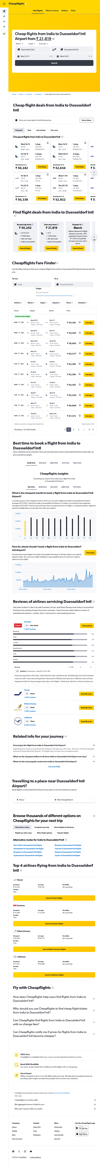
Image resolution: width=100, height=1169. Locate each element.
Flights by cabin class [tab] (23, 833)
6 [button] (89, 429)
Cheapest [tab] (19, 130)
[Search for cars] (4, 21)
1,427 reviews (30, 697)
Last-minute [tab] (40, 130)
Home (14, 94)
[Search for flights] (4, 11)
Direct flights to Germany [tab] (64, 827)
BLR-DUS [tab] (42, 463)
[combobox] (44, 43)
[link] (25, 248)
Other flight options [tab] (44, 833)
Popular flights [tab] (63, 833)
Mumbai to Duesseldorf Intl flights (68, 845)
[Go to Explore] (4, 26)
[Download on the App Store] (81, 1134)
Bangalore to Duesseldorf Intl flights (28, 852)
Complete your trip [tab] (41, 827)
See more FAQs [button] (54, 767)
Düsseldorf (38, 94)
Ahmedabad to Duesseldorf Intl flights (28, 849)
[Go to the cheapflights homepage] (18, 4)
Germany (29, 94)
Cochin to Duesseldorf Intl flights (67, 855)
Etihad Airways (30, 704)
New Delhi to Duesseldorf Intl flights (28, 845)
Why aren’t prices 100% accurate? (29, 1109)
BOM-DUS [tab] (31, 463)
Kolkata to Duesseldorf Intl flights (68, 852)
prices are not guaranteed (62, 1093)
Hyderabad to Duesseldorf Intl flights (28, 855)
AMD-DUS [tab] (54, 463)
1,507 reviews (29, 711)
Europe (21, 94)
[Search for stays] (4, 16)
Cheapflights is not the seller (26, 1100)
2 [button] (73, 429)
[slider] (73, 295)
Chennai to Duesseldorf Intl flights (68, 849)
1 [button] (68, 429)
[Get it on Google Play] (81, 1128)
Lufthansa (28, 718)
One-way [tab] (54, 130)
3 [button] (78, 429)
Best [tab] (29, 130)
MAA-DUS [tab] (77, 463)
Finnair (27, 690)
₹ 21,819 (43, 38)
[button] (4, 3)
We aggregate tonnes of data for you (29, 1104)
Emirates (27, 622)
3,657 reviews (30, 629)
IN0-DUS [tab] (31, 487)
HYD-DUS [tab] (65, 463)
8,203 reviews (30, 725)
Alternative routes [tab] (22, 827)
